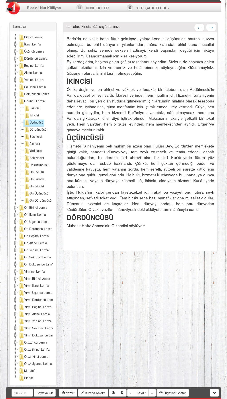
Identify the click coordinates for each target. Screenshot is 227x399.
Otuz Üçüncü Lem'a (38, 363)
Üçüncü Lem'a (34, 51)
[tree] (33, 208)
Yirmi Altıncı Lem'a (37, 314)
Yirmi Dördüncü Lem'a (39, 299)
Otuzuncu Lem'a (35, 342)
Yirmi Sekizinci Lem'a (39, 328)
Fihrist (28, 377)
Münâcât (30, 370)
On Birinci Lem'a (35, 207)
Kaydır (141, 393)
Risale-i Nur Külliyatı (44, 7)
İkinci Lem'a (32, 44)
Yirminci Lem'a (34, 271)
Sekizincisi (36, 157)
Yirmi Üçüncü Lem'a (38, 292)
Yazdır (69, 393)
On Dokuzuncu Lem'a (39, 264)
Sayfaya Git (45, 393)
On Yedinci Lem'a (36, 250)
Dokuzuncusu (39, 165)
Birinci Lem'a (33, 37)
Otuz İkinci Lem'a (36, 356)
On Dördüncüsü (40, 200)
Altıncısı (34, 143)
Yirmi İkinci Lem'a (36, 285)
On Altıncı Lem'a (35, 243)
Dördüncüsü (38, 129)
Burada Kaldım (95, 393)
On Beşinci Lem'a (36, 236)
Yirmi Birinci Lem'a (37, 278)
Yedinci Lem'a (34, 79)
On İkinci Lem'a (35, 214)
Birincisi (34, 108)
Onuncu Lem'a (34, 101)
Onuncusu (36, 172)
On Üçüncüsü (39, 193)
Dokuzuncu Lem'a (36, 94)
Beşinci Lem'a (34, 65)
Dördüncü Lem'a (35, 58)
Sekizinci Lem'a (35, 87)
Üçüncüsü (36, 122)
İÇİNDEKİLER (97, 7)
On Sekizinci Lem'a (37, 257)
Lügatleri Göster (174, 393)
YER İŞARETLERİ (151, 7)
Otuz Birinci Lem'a (37, 349)
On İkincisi (36, 186)
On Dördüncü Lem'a (38, 228)
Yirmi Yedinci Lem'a (38, 321)
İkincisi (34, 115)
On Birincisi (37, 179)
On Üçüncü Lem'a (36, 221)
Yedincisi (35, 150)
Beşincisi (35, 136)
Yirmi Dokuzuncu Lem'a (40, 335)
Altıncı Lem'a (33, 72)
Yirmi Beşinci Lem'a (38, 307)
